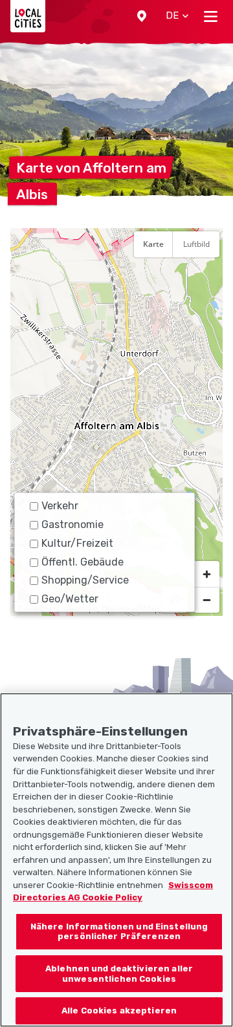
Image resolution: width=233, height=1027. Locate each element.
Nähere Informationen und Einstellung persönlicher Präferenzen (119, 932)
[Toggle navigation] (211, 16)
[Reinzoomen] (206, 574)
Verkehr (59, 506)
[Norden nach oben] (206, 276)
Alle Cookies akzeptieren (119, 1010)
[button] (141, 16)
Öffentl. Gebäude (82, 562)
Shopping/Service (85, 580)
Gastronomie (72, 524)
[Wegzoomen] (206, 600)
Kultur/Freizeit (77, 543)
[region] (116, 422)
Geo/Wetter (69, 599)
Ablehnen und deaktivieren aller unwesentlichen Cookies (119, 974)
